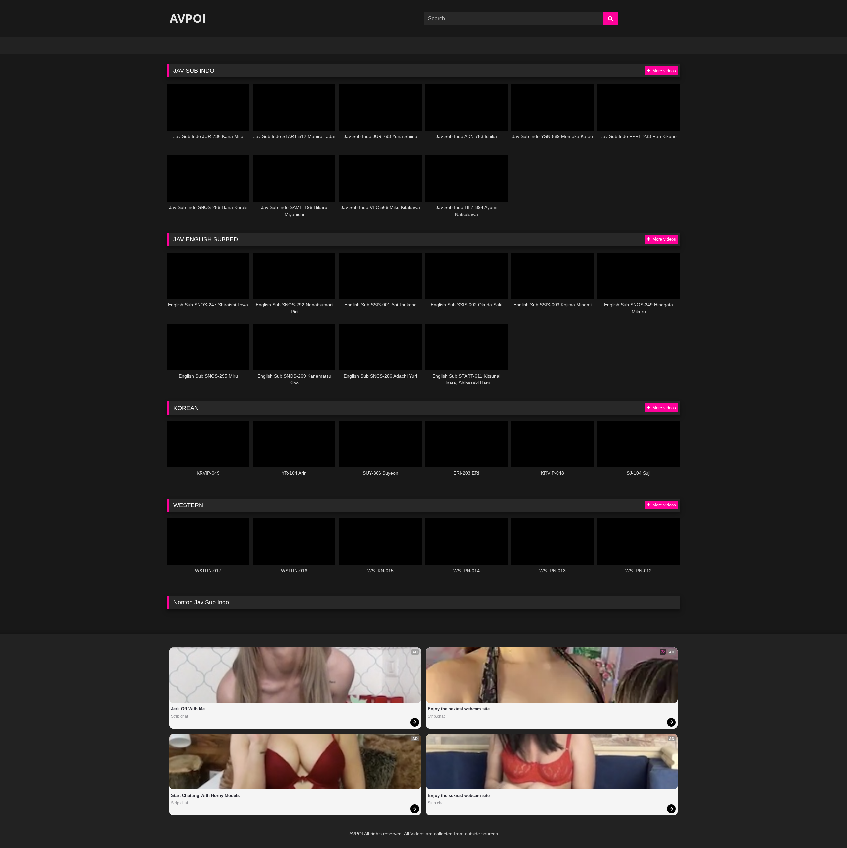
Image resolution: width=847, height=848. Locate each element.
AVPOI (186, 18)
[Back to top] (826, 828)
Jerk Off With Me (188, 709)
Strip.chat (179, 716)
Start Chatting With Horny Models (205, 795)
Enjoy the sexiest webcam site (459, 709)
